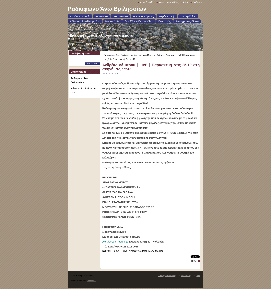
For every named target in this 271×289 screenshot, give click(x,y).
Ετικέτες (106, 251)
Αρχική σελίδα (147, 2)
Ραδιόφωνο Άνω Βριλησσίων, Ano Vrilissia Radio (128, 55)
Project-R (116, 251)
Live (125, 251)
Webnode (91, 281)
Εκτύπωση (197, 2)
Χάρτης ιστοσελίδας (169, 2)
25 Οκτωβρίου (156, 251)
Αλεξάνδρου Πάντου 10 (115, 241)
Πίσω (194, 261)
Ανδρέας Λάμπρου (138, 251)
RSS (185, 2)
